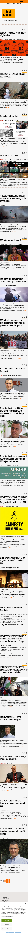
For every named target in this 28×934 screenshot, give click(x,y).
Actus (6, 39)
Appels (2, 39)
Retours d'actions (4, 377)
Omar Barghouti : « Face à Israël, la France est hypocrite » (13, 757)
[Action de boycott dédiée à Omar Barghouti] (14, 385)
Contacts (4, 901)
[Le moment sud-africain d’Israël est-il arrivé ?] (14, 91)
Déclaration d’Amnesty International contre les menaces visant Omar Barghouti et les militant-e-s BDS (13, 500)
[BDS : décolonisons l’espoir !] (14, 253)
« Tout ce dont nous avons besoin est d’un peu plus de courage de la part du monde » (13, 198)
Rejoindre (4, 897)
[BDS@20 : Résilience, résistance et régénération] (14, 48)
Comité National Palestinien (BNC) (16, 39)
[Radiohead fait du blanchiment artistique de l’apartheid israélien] (14, 295)
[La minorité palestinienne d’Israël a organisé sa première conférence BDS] (14, 579)
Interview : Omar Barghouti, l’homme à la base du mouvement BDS (12, 803)
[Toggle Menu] (24, 1)
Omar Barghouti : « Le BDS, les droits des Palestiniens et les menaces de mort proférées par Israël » (12, 412)
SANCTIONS (3, 763)
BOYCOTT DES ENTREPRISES (10, 375)
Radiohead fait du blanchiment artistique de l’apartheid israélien (13, 280)
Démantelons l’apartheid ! (9, 116)
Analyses (7, 81)
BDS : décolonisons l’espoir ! (10, 240)
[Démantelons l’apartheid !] (14, 129)
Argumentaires (9, 614)
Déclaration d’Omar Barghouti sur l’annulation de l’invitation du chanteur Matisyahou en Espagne (13, 639)
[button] (26, 904)
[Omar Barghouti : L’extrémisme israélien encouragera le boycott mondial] (14, 852)
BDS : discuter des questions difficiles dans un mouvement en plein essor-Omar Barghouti (12, 323)
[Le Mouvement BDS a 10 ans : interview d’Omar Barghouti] (7, 732)
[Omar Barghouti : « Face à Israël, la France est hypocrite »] (14, 773)
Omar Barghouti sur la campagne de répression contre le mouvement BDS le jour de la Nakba (14, 459)
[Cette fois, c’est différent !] (14, 170)
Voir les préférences (7, 928)
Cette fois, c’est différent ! (10, 155)
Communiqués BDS (21, 244)
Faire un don (5, 898)
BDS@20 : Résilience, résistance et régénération (13, 34)
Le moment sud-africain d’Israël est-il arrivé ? (12, 75)
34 (1, 375)
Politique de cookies (10, 932)
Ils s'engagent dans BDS (5, 568)
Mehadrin (20, 375)
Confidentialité (18, 932)
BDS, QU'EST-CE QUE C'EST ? (12, 120)
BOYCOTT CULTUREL (11, 285)
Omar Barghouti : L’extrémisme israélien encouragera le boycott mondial (12, 831)
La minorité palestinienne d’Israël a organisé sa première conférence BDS (13, 560)
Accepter (7, 920)
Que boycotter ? (6, 900)
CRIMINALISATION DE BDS (12, 420)
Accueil (9, 3)
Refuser (7, 924)
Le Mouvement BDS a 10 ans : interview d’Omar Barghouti (11, 718)
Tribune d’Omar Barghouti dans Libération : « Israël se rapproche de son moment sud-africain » (14, 670)
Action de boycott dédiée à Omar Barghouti (12, 370)
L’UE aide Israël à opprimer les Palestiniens (11, 609)
